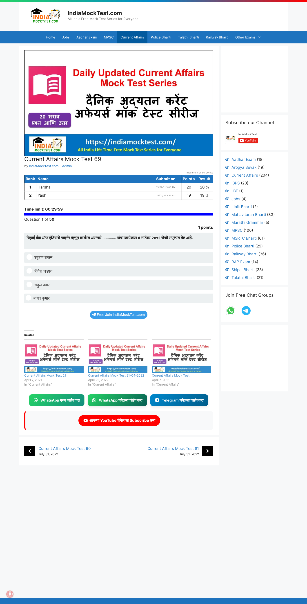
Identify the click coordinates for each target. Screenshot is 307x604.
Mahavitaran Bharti (248, 214)
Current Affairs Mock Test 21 (45, 375)
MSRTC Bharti (244, 238)
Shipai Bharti (242, 269)
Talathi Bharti (188, 37)
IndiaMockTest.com (95, 13)
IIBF (234, 191)
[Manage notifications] (9, 594)
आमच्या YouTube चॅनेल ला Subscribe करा (121, 420)
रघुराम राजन (43, 257)
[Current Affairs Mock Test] (181, 356)
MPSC (109, 37)
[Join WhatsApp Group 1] (231, 314)
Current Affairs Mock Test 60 (64, 448)
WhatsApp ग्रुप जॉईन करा (60, 400)
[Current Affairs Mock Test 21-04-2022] (117, 356)
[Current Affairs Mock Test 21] (54, 356)
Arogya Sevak (243, 167)
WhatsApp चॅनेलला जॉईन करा (120, 400)
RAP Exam (240, 262)
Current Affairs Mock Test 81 (173, 448)
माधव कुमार (41, 298)
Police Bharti (161, 37)
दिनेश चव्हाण (43, 271)
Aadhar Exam (86, 37)
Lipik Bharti (241, 206)
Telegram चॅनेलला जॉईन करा (183, 400)
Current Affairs (132, 37)
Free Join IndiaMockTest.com (121, 314)
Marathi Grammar (247, 222)
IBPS (235, 183)
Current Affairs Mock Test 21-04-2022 (116, 375)
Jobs (66, 37)
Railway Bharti (217, 37)
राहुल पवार (42, 285)
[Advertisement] (220, 14)
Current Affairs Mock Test (170, 375)
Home (50, 37)
